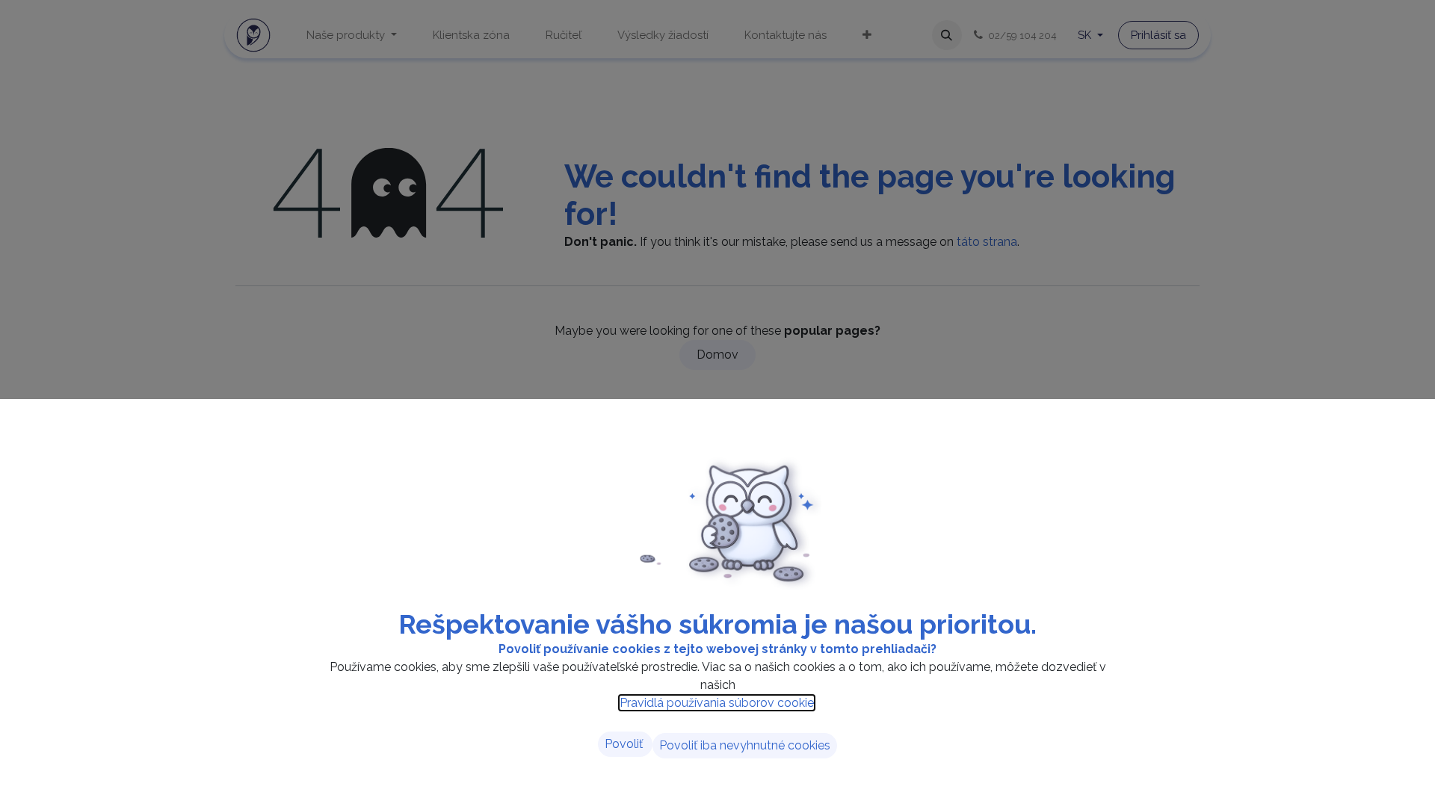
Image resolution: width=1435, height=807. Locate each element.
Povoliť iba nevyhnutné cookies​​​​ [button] (744, 745)
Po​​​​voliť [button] (625, 744)
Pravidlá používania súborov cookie (717, 703)
